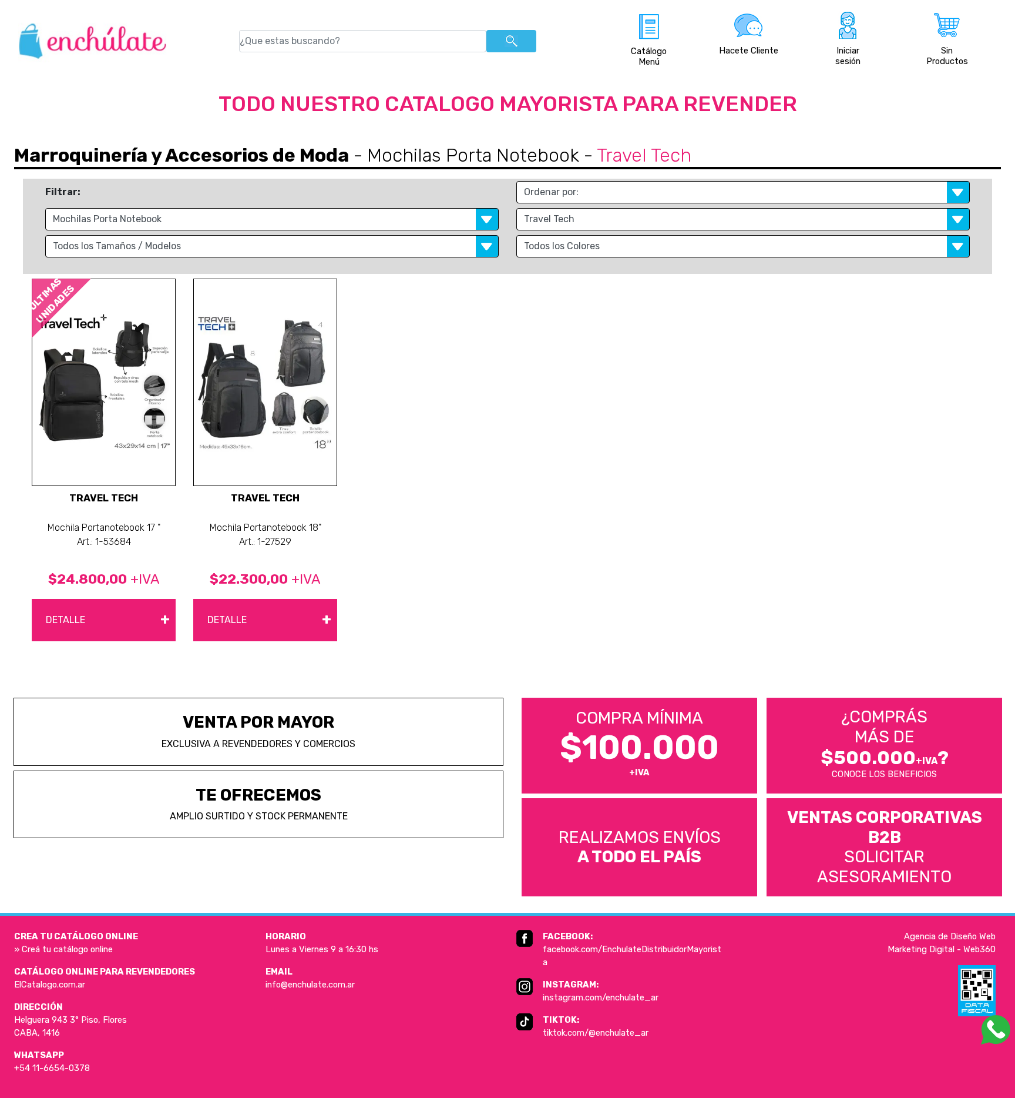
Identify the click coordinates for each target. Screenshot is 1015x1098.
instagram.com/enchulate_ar (600, 997)
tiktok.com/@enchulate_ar (595, 1032)
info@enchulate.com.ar (310, 984)
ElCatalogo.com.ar (49, 984)
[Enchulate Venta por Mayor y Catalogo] (92, 41)
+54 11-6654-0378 (52, 1068)
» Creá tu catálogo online (63, 949)
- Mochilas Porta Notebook (464, 155)
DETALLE (108, 619)
